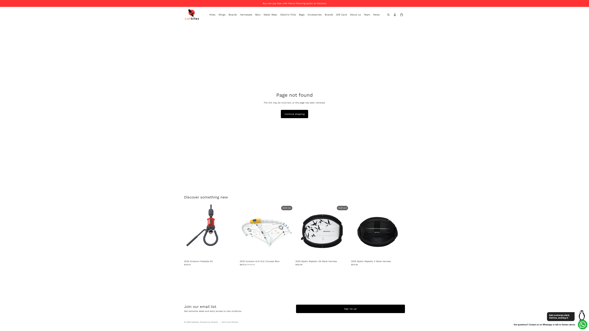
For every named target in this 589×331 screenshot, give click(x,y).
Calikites (195, 322)
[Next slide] (289, 231)
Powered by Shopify (209, 322)
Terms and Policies (229, 322)
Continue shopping (294, 114)
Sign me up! (350, 309)
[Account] (394, 14)
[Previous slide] (244, 231)
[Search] (388, 14)
